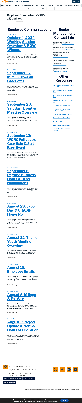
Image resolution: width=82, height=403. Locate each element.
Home (3, 5)
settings (55, 401)
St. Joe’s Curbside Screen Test (61, 118)
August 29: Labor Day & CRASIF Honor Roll (21, 210)
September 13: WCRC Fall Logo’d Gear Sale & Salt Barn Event (21, 141)
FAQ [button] (43, 9)
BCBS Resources (57, 121)
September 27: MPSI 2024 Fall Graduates (20, 77)
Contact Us (50, 9)
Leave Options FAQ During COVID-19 (63, 114)
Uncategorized (19, 21)
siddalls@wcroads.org (68, 44)
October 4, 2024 (11, 34)
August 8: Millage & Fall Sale (21, 297)
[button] (76, 1)
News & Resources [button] (33, 9)
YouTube (75, 369)
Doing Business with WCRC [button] (71, 5)
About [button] (8, 5)
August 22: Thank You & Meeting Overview (22, 241)
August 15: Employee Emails (21, 269)
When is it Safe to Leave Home (61, 125)
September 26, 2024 (12, 101)
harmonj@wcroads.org (68, 49)
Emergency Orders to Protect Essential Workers (61, 110)
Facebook (62, 369)
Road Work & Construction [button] (29, 5)
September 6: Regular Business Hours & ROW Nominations (21, 177)
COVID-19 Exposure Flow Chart (61, 105)
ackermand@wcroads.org (60, 65)
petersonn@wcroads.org (60, 71)
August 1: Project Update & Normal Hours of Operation (22, 326)
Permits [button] (42, 5)
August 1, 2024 (11, 319)
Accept (64, 400)
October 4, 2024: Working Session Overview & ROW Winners (21, 43)
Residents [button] (50, 5)
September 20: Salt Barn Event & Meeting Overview (22, 108)
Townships (59, 5)
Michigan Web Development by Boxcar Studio (68, 389)
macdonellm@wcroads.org (60, 57)
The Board (16, 5)
